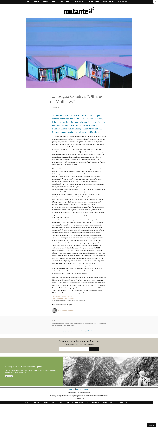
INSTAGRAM (79, 389)
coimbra (88, 323)
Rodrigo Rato (15, 370)
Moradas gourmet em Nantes (70, 331)
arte (63, 323)
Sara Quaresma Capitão (59, 106)
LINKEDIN (86, 389)
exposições (94, 323)
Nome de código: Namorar (88, 331)
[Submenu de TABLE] (72, 1)
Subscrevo (94, 349)
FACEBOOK (72, 389)
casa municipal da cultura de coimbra (75, 323)
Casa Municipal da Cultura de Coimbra (63, 298)
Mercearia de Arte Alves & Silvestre (62, 296)
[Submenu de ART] (56, 1)
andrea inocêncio (57, 323)
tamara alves (70, 325)
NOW (53, 320)
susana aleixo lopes (60, 325)
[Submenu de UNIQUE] (40, 1)
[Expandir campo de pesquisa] (155, 2)
